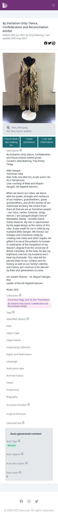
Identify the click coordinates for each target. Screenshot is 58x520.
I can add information (46, 140)
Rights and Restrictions (19, 354)
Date (8, 326)
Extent (9, 382)
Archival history (14, 375)
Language (11, 361)
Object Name (13, 340)
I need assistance (29, 140)
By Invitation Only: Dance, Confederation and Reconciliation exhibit (28, 305)
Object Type (12, 333)
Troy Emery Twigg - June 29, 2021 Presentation (28, 299)
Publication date (15, 368)
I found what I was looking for (11, 142)
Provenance (12, 389)
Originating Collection (18, 347)
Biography (12, 396)
